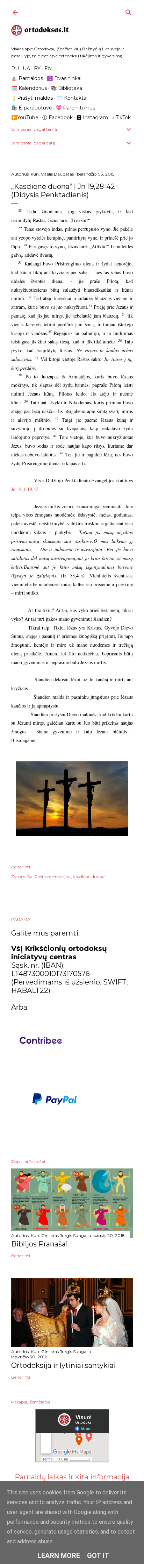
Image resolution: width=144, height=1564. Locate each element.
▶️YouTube (24, 117)
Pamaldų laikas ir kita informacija (72, 1477)
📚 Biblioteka (66, 88)
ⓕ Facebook (57, 117)
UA (26, 68)
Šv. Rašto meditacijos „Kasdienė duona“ (66, 876)
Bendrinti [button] (20, 866)
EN (48, 68)
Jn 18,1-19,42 (24, 489)
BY (37, 68)
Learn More (58, 1555)
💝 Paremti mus (75, 108)
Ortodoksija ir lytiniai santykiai (63, 1365)
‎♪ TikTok (121, 117)
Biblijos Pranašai (39, 1244)
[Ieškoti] (128, 11)
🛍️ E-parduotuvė (31, 108)
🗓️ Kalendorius (29, 88)
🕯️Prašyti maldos (32, 98)
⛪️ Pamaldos (27, 78)
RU (15, 68)
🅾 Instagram (92, 117)
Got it (98, 1555)
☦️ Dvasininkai (64, 78)
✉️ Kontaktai (72, 98)
